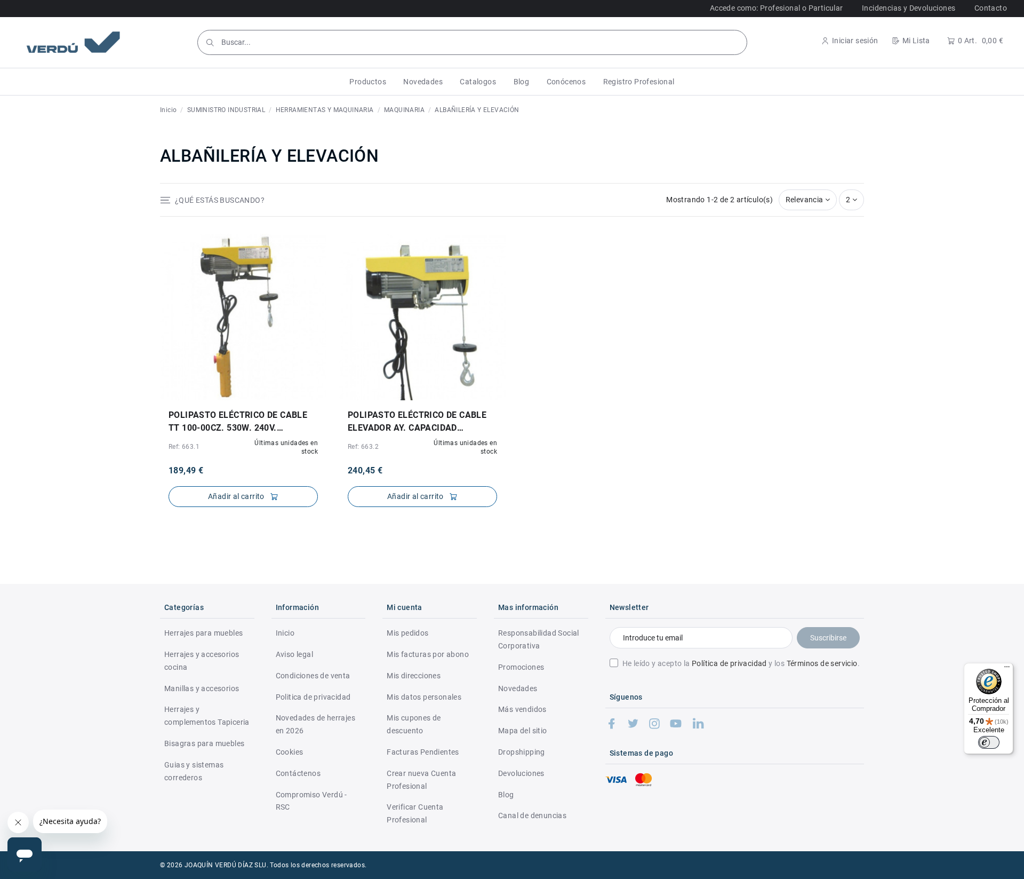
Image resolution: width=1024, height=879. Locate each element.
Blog (506, 794)
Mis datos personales (424, 697)
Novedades (518, 688)
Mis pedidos (407, 633)
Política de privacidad (729, 663)
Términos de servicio (822, 663)
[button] (368, 81)
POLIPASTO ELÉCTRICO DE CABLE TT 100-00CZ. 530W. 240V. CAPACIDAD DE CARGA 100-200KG (239, 422)
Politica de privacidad (313, 697)
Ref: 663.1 (184, 446)
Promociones (521, 667)
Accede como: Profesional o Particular (776, 8)
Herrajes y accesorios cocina (201, 660)
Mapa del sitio (522, 730)
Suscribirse (828, 637)
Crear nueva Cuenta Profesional (421, 779)
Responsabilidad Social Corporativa (538, 639)
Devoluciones (521, 773)
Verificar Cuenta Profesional (415, 813)
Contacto (990, 8)
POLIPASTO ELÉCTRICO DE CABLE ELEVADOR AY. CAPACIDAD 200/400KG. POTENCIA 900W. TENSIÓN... (417, 422)
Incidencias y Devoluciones (908, 8)
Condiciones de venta (313, 675)
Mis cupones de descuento (414, 724)
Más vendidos (522, 709)
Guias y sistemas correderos (193, 771)
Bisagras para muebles (204, 743)
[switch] (988, 742)
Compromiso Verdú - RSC (311, 801)
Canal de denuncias (532, 815)
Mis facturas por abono (428, 654)
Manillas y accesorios (201, 688)
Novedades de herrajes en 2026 (315, 724)
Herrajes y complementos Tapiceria (207, 715)
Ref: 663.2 (363, 446)
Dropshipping (521, 752)
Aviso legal (294, 654)
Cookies (289, 752)
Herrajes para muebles (203, 633)
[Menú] (1007, 669)
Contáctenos (298, 773)
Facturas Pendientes (423, 752)
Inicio (285, 633)
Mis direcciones (414, 675)
